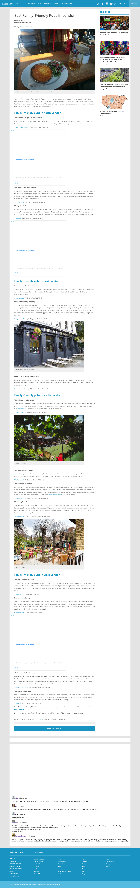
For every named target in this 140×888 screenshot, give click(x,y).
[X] (98, 4)
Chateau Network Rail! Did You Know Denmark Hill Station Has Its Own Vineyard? (114, 87)
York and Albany (19, 202)
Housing (60, 869)
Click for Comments (54, 728)
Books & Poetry (38, 864)
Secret (84, 869)
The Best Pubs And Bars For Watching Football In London (114, 34)
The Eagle (17, 594)
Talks (107, 859)
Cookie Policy (14, 873)
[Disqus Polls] (70, 769)
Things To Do (30, 3)
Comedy (36, 866)
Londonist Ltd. (56, 884)
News (84, 859)
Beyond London (67, 3)
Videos (108, 866)
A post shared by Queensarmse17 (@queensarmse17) (32, 268)
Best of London (38, 861)
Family (36, 869)
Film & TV (37, 874)
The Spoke (18, 218)
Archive (12, 871)
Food (59, 859)
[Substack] (115, 4)
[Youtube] (111, 4)
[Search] (124, 4)
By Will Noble (103, 37)
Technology (110, 861)
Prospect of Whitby (21, 319)
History (56, 3)
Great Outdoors (63, 864)
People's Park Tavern (21, 389)
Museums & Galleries (64, 871)
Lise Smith (19, 20)
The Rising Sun (19, 516)
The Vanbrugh (19, 480)
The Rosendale (22, 409)
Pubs (39, 3)
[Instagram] (107, 4)
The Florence (19, 498)
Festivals (36, 871)
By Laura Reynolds (105, 64)
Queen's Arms (19, 298)
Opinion (84, 861)
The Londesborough (21, 127)
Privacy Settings (14, 876)
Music (59, 874)
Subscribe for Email (15, 863)
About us (12, 858)
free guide (38, 719)
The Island (17, 703)
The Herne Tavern (54, 495)
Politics (84, 864)
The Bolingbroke (20, 412)
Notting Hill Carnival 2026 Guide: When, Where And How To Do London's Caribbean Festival (112, 60)
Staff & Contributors (16, 868)
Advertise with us (15, 866)
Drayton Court (19, 613)
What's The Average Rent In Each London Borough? (112, 112)
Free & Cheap (62, 861)
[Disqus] (70, 818)
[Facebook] (102, 4)
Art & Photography (39, 859)
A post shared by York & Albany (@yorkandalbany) (31, 177)
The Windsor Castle (21, 687)
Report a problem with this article (24, 723)
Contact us (13, 861)
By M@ (102, 115)
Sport (83, 871)
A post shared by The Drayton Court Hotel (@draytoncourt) (33, 662)
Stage (84, 874)
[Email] (120, 4)
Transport (47, 3)
